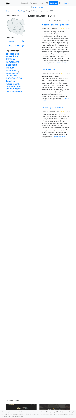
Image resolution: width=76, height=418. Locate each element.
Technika (37, 11)
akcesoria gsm (13, 88)
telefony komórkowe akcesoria (12, 62)
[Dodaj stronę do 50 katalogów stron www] (38, 7)
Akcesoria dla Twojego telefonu (56, 25)
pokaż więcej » (62, 63)
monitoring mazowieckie (14, 91)
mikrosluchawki (12, 75)
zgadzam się (66, 412)
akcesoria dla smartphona (12, 55)
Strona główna (11, 11)
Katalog (21, 11)
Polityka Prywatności (31, 414)
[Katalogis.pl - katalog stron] (8, 3)
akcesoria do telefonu (14, 73)
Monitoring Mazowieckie (52, 107)
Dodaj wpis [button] (53, 3)
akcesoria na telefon (14, 79)
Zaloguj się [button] (66, 3)
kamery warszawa (12, 69)
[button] (47, 3)
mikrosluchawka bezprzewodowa (13, 85)
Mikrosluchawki (49, 69)
